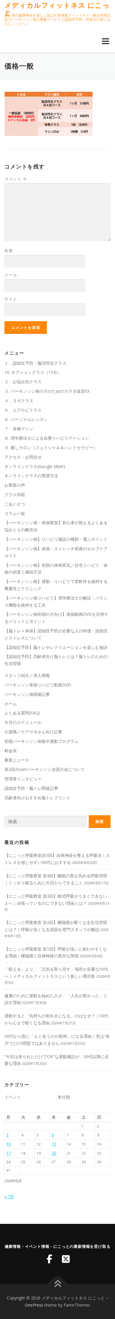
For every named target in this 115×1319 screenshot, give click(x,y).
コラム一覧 (14, 513)
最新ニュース (16, 760)
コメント (15, 178)
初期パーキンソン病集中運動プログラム (41, 741)
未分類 (64, 1097)
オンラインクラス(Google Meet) (34, 466)
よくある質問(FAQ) (22, 713)
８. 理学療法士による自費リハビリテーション (46, 438)
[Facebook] (49, 1259)
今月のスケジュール (23, 722)
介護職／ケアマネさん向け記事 (33, 732)
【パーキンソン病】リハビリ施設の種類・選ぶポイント (56, 539)
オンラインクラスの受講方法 (31, 475)
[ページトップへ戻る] (57, 1284)
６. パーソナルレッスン (26, 419)
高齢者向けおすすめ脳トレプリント (37, 797)
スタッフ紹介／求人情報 (27, 675)
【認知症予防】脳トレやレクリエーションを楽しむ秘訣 (56, 647)
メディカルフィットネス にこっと (57, 9)
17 (8, 1153)
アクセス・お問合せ (23, 457)
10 (8, 1144)
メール (10, 274)
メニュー (105, 41)
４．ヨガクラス (18, 400)
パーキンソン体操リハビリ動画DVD (37, 685)
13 (54, 1144)
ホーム (10, 703)
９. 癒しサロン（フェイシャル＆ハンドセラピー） (50, 447)
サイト (10, 299)
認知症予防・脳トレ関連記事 (31, 788)
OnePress (34, 1305)
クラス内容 (14, 494)
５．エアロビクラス (23, 410)
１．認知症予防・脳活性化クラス (35, 363)
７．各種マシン (18, 428)
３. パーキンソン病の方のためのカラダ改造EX (47, 391)
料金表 (10, 750)
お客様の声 (14, 485)
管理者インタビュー (23, 779)
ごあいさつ (14, 504)
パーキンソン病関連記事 (27, 694)
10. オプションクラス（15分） (32, 372)
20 (54, 1153)
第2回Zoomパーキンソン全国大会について (44, 769)
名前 (8, 250)
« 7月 (9, 1196)
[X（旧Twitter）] (65, 1259)
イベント (12, 1097)
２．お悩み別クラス (23, 381)
